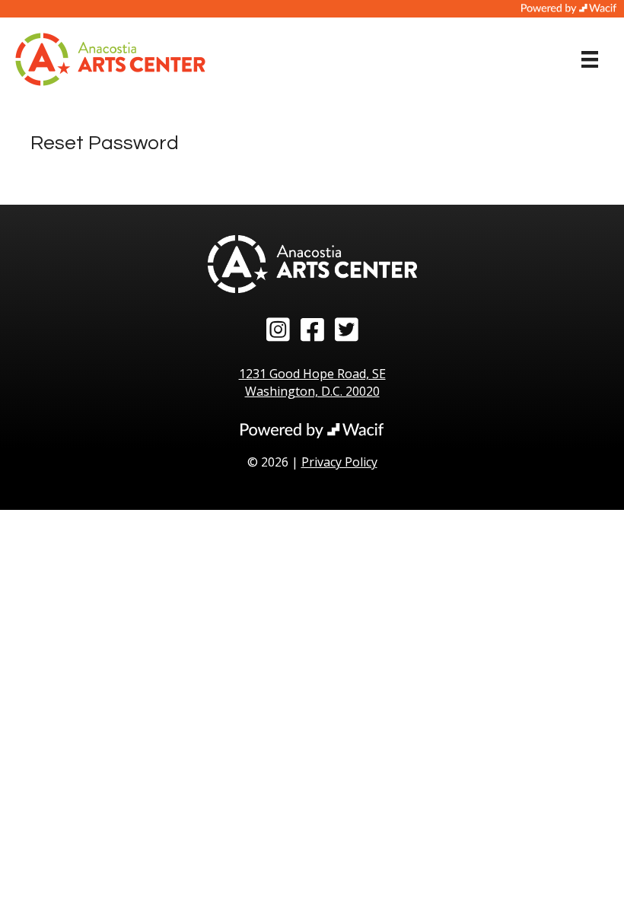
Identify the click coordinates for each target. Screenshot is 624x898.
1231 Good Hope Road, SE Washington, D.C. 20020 (312, 382)
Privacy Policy (339, 462)
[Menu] (590, 59)
